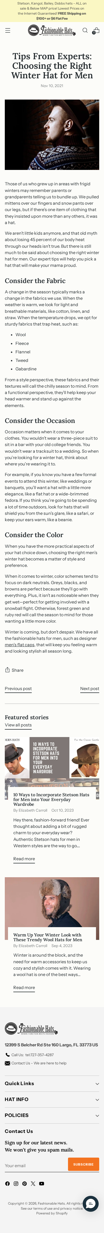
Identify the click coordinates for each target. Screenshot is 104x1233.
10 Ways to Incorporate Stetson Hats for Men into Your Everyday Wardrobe (51, 799)
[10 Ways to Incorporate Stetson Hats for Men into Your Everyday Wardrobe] (52, 768)
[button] (91, 1204)
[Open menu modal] (7, 30)
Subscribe (83, 1164)
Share (17, 670)
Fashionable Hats (51, 1203)
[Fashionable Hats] (52, 30)
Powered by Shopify (52, 1213)
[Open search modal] (84, 30)
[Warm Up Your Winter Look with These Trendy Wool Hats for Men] (52, 908)
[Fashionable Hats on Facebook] (8, 1184)
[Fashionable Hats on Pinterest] (25, 1184)
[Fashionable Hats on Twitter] (33, 1184)
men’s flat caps (19, 644)
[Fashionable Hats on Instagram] (16, 1184)
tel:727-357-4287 (32, 1054)
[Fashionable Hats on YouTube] (42, 1184)
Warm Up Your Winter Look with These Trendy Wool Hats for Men (47, 937)
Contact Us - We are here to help (38, 1063)
